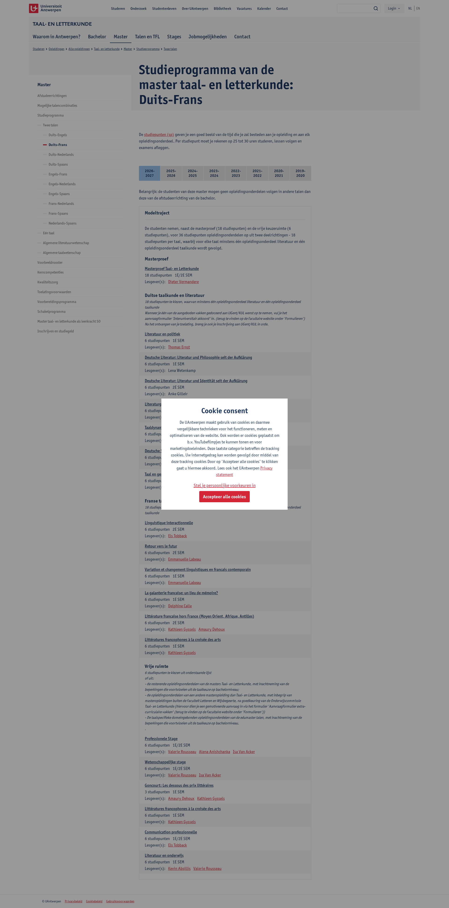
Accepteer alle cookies (224, 496)
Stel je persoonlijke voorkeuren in (225, 485)
